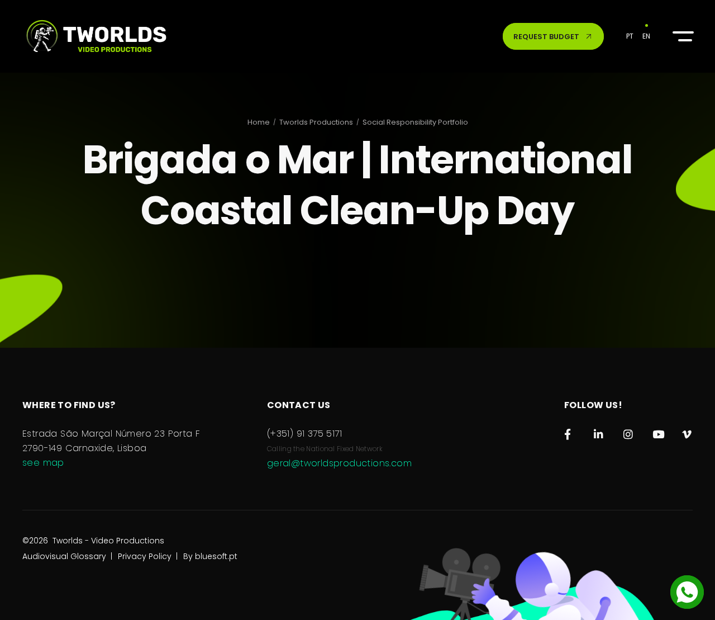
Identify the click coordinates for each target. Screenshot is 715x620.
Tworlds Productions (316, 122)
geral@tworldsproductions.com (339, 463)
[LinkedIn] (599, 432)
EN (646, 36)
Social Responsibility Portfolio (415, 122)
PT (629, 36)
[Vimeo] (687, 432)
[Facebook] (569, 432)
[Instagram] (628, 432)
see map (43, 462)
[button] (681, 36)
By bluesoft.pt (210, 556)
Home (258, 122)
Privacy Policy (144, 556)
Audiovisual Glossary (64, 556)
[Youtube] (657, 432)
